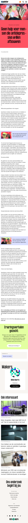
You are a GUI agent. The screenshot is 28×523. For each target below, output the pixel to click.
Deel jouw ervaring (13, 345)
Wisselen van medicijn (14, 25)
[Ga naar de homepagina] (4, 2)
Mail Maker (16, 386)
